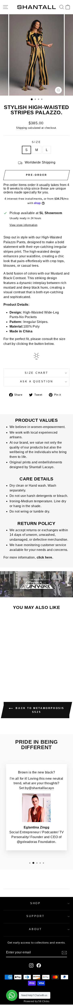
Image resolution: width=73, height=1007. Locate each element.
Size (36, 142)
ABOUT (35, 929)
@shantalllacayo (41, 788)
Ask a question (36, 381)
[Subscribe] (64, 952)
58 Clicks (43, 1001)
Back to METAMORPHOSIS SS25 (39, 710)
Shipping (21, 127)
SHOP (35, 903)
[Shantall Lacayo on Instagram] (31, 965)
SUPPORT (35, 916)
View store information (24, 225)
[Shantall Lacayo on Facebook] (38, 965)
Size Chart (36, 373)
